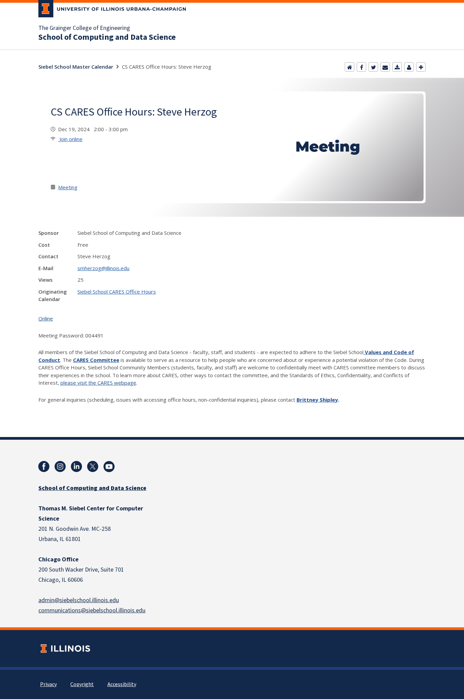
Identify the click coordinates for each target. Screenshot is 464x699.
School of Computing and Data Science (107, 37)
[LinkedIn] (76, 466)
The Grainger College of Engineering (84, 28)
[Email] (385, 67)
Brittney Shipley (317, 399)
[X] (92, 466)
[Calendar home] (349, 67)
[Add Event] (421, 67)
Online (45, 318)
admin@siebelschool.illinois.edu (78, 600)
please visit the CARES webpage (98, 382)
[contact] (409, 67)
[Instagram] (60, 466)
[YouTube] (109, 466)
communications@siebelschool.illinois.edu (91, 610)
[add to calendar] (397, 67)
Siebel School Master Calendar (75, 66)
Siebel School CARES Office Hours (116, 291)
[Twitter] (373, 67)
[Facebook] (361, 67)
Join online (70, 139)
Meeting (67, 187)
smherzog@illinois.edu (103, 268)
